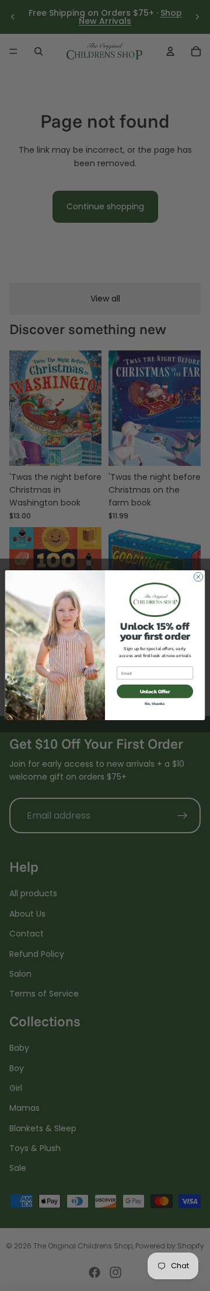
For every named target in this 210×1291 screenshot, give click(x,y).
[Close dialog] (198, 577)
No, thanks (155, 703)
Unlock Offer (155, 691)
